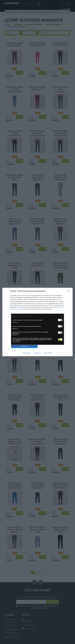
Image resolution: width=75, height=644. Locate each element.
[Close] (69, 291)
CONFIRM (24, 346)
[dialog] (37, 322)
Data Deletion (27, 353)
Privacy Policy (48, 353)
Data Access (37, 353)
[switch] (60, 320)
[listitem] (37, 316)
